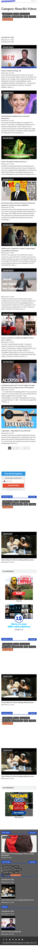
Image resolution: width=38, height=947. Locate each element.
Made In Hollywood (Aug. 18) (11, 71)
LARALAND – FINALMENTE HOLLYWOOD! (16, 431)
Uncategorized (7, 19)
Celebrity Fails (7, 14)
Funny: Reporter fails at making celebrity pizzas (17, 560)
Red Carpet (6, 16)
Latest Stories (24, 14)
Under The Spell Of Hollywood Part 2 (14, 161)
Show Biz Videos (17, 16)
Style (25, 16)
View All (32, 497)
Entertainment (19, 943)
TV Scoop (32, 16)
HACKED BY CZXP (7, 37)
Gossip (16, 14)
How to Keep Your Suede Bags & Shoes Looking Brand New (17, 854)
